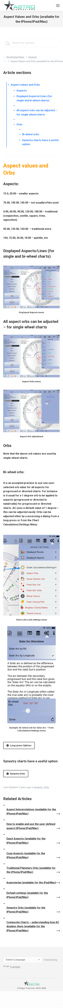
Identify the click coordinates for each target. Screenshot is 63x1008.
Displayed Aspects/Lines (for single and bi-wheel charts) (34, 98)
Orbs (19, 124)
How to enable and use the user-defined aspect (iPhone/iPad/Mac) (30, 826)
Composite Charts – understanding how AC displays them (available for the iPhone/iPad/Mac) (32, 926)
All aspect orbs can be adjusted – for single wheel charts (36, 112)
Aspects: (21, 90)
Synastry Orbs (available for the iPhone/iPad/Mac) (25, 909)
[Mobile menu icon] (58, 5)
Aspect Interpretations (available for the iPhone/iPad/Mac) (31, 811)
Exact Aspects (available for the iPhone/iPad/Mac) (26, 840)
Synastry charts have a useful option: (40, 142)
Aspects (32, 57)
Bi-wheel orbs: (31, 134)
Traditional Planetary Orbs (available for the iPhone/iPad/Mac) (31, 870)
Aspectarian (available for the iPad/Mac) (31, 882)
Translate (15, 966)
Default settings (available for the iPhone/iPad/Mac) (27, 895)
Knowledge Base (15, 57)
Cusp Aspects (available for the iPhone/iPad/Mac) (25, 855)
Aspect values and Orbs (25, 84)
